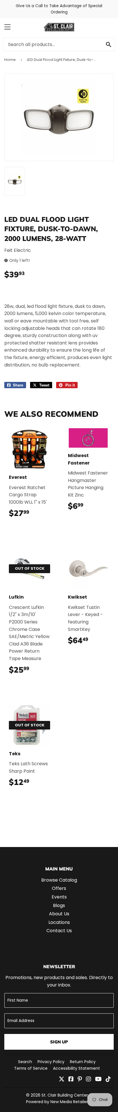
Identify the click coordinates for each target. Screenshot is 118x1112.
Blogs (59, 905)
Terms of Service (31, 1068)
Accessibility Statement (76, 1068)
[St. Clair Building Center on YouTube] (98, 1079)
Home (10, 59)
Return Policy (83, 1062)
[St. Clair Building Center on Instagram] (88, 1079)
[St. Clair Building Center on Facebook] (71, 1079)
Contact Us (59, 930)
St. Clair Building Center (65, 1095)
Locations (59, 922)
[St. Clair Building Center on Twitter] (61, 1079)
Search (25, 1062)
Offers (59, 888)
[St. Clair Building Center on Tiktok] (108, 1079)
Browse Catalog (59, 880)
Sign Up (59, 1042)
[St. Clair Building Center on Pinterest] (80, 1079)
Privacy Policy (51, 1062)
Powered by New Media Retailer (57, 1102)
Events (59, 897)
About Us (59, 913)
